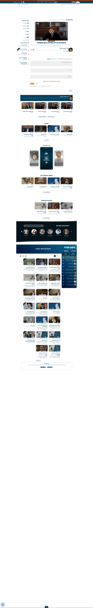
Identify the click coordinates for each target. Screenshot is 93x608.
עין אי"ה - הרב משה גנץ (44, 281)
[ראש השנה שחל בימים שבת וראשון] (67, 184)
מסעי (71, 109)
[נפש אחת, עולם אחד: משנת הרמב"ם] (41, 209)
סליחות (59, 281)
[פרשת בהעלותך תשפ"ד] (54, 108)
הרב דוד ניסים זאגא (44, 270)
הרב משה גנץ (70, 212)
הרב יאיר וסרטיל (44, 187)
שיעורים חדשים (46, 201)
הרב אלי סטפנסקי (45, 299)
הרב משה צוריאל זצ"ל (24, 46)
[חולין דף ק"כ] (42, 295)
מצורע (71, 132)
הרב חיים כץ (58, 300)
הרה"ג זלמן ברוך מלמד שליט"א (23, 54)
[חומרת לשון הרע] (41, 131)
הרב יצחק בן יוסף (45, 314)
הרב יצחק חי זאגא (57, 328)
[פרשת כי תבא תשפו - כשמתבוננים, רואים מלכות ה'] (29, 337)
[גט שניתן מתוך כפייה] (41, 183)
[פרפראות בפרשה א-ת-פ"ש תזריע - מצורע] (23, 64)
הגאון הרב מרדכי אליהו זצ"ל (68, 188)
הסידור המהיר (57, 187)
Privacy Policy (43, 86)
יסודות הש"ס (45, 265)
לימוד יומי (77, 4)
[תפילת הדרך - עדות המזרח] (54, 183)
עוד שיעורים (38, 360)
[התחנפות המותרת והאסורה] (67, 108)
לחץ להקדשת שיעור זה (51, 40)
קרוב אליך (57, 132)
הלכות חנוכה (44, 109)
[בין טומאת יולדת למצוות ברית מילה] (23, 59)
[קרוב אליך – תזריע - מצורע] (23, 50)
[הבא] (65, 158)
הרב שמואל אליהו (32, 342)
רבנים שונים (25, 50)
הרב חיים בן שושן (57, 286)
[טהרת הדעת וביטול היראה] (67, 208)
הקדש (19, 4)
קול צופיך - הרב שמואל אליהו (30, 338)
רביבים (34, 310)
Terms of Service (48, 86)
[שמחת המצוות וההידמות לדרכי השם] (54, 209)
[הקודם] (28, 158)
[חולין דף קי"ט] (29, 322)
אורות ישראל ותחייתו (32, 265)
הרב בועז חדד (45, 343)
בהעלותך (58, 109)
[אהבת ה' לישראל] (67, 131)
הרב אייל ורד (58, 357)
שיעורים (73, 251)
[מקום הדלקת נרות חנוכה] (41, 108)
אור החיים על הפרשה (57, 296)
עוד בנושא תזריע (25, 43)
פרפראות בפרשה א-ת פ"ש (43, 323)
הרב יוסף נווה (31, 187)
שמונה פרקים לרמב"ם (31, 281)
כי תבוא (59, 265)
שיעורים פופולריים (46, 176)
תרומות (38, 2)
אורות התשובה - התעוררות (56, 338)
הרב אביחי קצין (31, 136)
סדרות (65, 251)
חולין (46, 296)
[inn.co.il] (23, 2)
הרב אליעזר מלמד (32, 314)
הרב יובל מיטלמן (45, 357)
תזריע (71, 90)
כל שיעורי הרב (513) (51, 116)
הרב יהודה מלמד (44, 213)
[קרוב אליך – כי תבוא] (54, 309)
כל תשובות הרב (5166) (42, 116)
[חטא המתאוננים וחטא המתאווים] (28, 108)
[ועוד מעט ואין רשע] (28, 183)
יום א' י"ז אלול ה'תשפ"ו (71, 4)
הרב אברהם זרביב (57, 343)
